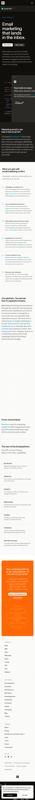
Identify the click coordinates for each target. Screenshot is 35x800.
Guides (7, 706)
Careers (7, 716)
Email (6, 645)
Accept (10, 795)
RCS (6, 665)
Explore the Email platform (17, 594)
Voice (6, 652)
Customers (8, 703)
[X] (5, 756)
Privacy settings (9, 766)
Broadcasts (12, 193)
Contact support (21, 766)
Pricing (7, 731)
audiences (8, 208)
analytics (20, 242)
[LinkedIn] (8, 756)
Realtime (7, 672)
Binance (4, 424)
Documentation (9, 683)
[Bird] (2, 2)
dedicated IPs (13, 324)
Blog (6, 713)
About (7, 727)
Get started (7, 45)
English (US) (8, 769)
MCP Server (8, 693)
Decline (24, 795)
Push (6, 669)
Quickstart (8, 686)
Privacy (7, 744)
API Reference (9, 690)
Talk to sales (19, 45)
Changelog (8, 709)
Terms (6, 740)
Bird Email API (15, 137)
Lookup (7, 662)
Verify (6, 659)
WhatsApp (8, 655)
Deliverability (13, 230)
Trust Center (9, 747)
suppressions (7, 331)
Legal (6, 737)
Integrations (8, 700)
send (28, 276)
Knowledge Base (10, 696)
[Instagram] (11, 756)
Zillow (7, 430)
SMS (6, 649)
